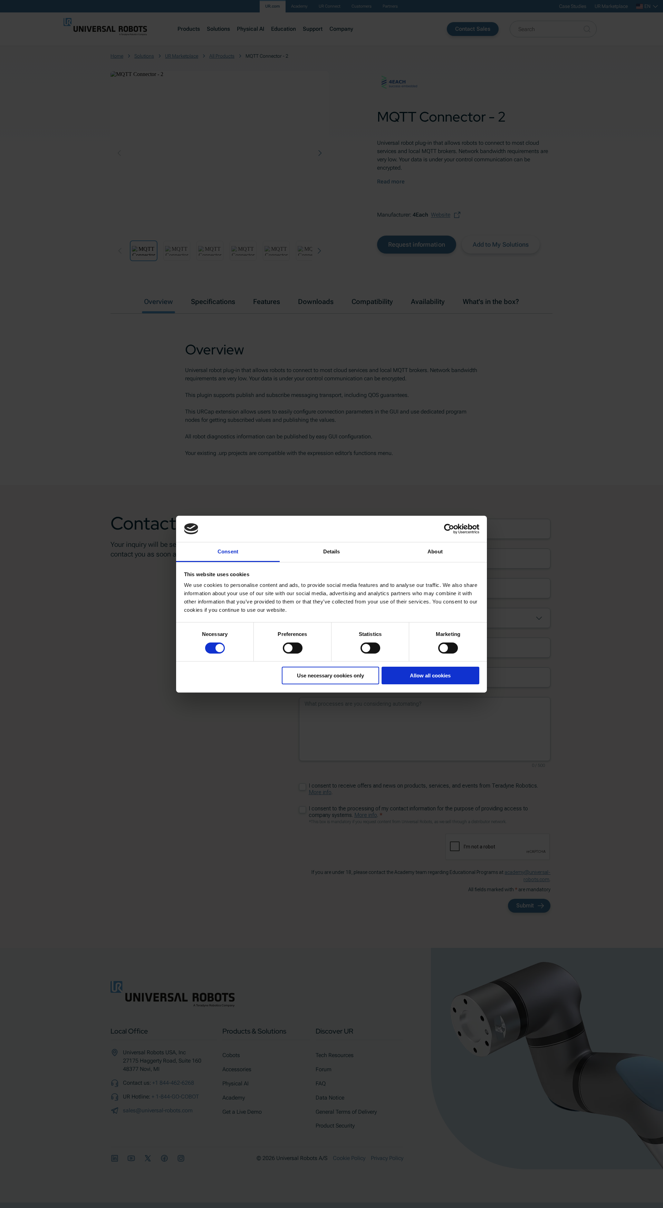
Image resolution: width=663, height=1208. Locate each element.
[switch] (292, 648)
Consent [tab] (228, 551)
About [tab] (435, 551)
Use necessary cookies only (330, 675)
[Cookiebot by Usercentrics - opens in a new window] (449, 529)
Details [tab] (331, 551)
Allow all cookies (430, 675)
